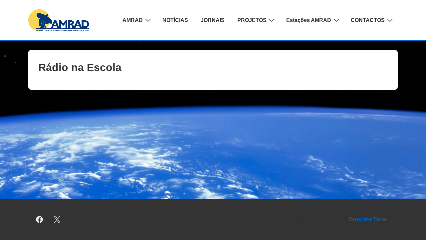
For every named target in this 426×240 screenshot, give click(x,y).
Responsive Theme (367, 219)
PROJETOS (252, 20)
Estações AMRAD (308, 20)
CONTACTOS (368, 20)
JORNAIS (213, 20)
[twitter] (57, 220)
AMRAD (132, 20)
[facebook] (39, 220)
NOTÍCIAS (175, 20)
